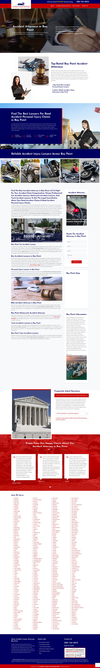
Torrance (74, 571)
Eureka (34, 506)
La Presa (35, 576)
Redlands (55, 591)
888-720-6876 (83, 2)
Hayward (35, 548)
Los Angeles (36, 614)
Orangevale (55, 547)
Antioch (16, 509)
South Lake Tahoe (76, 550)
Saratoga (74, 537)
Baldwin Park (17, 529)
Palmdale (55, 558)
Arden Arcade (17, 516)
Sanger (73, 519)
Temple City (75, 568)
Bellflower (16, 540)
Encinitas (35, 503)
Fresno (34, 527)
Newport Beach (56, 527)
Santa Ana (74, 521)
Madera (35, 620)
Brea (15, 550)
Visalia (73, 593)
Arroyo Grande (17, 517)
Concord (16, 591)
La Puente (35, 578)
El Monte (35, 498)
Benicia (16, 544)
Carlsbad (16, 563)
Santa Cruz (74, 527)
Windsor (74, 615)
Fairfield (35, 509)
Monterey (55, 511)
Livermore (35, 604)
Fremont (35, 524)
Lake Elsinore (36, 589)
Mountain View (56, 519)
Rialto (54, 597)
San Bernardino (56, 617)
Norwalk (54, 534)
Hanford (35, 545)
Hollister (35, 557)
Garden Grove (36, 532)
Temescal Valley (76, 566)
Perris (54, 565)
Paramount (55, 562)
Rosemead (55, 609)
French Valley (36, 526)
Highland (35, 555)
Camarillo (16, 560)
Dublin (15, 617)
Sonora (73, 547)
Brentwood (16, 552)
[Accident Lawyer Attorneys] (21, 4)
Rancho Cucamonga (58, 584)
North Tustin (55, 532)
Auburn (16, 524)
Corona (16, 593)
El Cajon (16, 624)
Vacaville (74, 586)
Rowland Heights (56, 612)
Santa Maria (74, 529)
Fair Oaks (35, 508)
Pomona (55, 578)
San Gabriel (74, 499)
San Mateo (74, 513)
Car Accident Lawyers (44, 644)
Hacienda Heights (37, 544)
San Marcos (74, 511)
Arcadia (16, 513)
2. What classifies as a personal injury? (67, 413)
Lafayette (35, 584)
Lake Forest (36, 591)
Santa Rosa (74, 534)
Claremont (16, 583)
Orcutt (54, 548)
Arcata (15, 514)
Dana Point (16, 604)
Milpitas (54, 501)
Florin (34, 514)
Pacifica (54, 553)
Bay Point (16, 534)
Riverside (55, 604)
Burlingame (17, 557)
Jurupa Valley (36, 570)
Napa (54, 522)
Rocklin (54, 606)
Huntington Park (37, 560)
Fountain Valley (37, 522)
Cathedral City (17, 570)
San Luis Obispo (75, 509)
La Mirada (35, 575)
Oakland (55, 537)
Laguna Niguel (36, 588)
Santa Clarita (75, 526)
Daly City (16, 602)
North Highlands (56, 531)
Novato (54, 535)
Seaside (73, 539)
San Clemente (56, 624)
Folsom (35, 516)
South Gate (74, 548)
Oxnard (54, 552)
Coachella (16, 586)
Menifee (35, 629)
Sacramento (56, 614)
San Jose (74, 503)
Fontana (35, 517)
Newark (54, 526)
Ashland (16, 519)
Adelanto (16, 498)
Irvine (34, 566)
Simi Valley (74, 542)
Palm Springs (56, 557)
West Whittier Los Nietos (77, 607)
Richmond (55, 599)
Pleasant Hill (55, 575)
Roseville (55, 611)
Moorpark (55, 514)
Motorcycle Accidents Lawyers (46, 649)
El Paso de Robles (37, 499)
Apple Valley (17, 511)
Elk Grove (35, 501)
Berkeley (16, 545)
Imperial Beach (36, 562)
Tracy (73, 573)
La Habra (35, 571)
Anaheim (16, 506)
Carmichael (17, 565)
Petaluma (55, 566)
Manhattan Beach (37, 622)
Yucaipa (74, 622)
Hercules (35, 552)
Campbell (16, 562)
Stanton (74, 558)
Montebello (55, 509)
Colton (15, 588)
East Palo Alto (17, 620)
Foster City (35, 521)
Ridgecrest (55, 601)
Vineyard (74, 591)
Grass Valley (36, 542)
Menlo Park (55, 498)
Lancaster (35, 594)
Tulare (73, 575)
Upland (73, 584)
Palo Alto (55, 560)
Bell (15, 537)
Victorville (74, 589)
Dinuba (15, 614)
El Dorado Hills (17, 629)
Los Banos (35, 615)
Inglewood (35, 565)
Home (52, 5)
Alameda (16, 499)
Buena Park (16, 553)
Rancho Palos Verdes (57, 586)
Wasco (73, 599)
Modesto (55, 504)
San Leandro (75, 506)
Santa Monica (75, 531)
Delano (15, 609)
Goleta (35, 540)
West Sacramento (76, 606)
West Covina (75, 602)
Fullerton (35, 529)
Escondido (35, 504)
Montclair (55, 508)
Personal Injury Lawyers (44, 651)
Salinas (54, 615)
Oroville (54, 550)
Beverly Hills (17, 547)
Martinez (35, 625)
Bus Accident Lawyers (44, 642)
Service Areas (76, 5)
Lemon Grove (36, 599)
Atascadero (17, 521)
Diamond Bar (17, 612)
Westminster (75, 609)
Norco (54, 529)
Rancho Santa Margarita (58, 588)
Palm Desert (55, 555)
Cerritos (16, 573)
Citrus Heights (17, 581)
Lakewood (35, 593)
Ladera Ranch (36, 583)
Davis (15, 607)
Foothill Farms (36, 519)
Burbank (16, 555)
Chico (15, 575)
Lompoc (35, 609)
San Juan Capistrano (77, 504)
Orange (54, 545)
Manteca (35, 624)
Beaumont (16, 535)
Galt (34, 531)
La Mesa (35, 573)
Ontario (54, 544)
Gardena (35, 534)
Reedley (54, 596)
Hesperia (35, 553)
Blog (40, 653)
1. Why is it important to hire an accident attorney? (71, 395)
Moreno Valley (56, 516)
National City (56, 524)
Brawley (16, 548)
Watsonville (74, 601)
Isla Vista (35, 568)
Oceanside (55, 540)
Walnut (73, 596)
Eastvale (16, 622)
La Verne (35, 581)
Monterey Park (56, 513)
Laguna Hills (36, 586)
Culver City (16, 597)
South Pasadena (76, 552)
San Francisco (75, 498)
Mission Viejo (56, 503)
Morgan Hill (55, 517)
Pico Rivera (55, 568)
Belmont (16, 542)
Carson (16, 566)
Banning (16, 531)
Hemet (35, 550)
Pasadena (55, 563)
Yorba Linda (74, 619)
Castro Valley (17, 568)
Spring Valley (75, 557)
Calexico (16, 558)
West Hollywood (75, 604)
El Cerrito (16, 627)
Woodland (74, 617)
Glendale (35, 537)
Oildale (54, 542)
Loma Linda (36, 607)
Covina (15, 596)
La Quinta (35, 580)
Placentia (55, 571)
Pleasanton (55, 576)
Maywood (35, 627)
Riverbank (55, 602)
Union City (74, 583)
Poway (54, 581)
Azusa (15, 526)
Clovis (15, 584)
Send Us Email (69, 645)
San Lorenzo (74, 508)
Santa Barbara (75, 522)
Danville (16, 606)
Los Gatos (35, 617)
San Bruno (55, 619)
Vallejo (73, 588)
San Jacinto (74, 501)
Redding (54, 589)
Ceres (15, 571)
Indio (34, 563)
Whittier (74, 612)
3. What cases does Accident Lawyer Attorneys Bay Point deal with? (71, 419)
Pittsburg (55, 570)
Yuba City (74, 620)
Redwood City (56, 594)
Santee (73, 535)
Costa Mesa (17, 594)
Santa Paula (74, 532)
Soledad (74, 544)
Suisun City (74, 562)
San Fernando (56, 629)
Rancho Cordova (57, 583)
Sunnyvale (74, 563)
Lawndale (35, 597)
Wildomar (74, 614)
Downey (16, 615)
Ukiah (73, 581)
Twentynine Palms (76, 580)
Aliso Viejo (16, 503)
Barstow (16, 532)
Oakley (54, 539)
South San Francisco (76, 553)
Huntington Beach (37, 558)
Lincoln (35, 602)
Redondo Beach (56, 593)
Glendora (35, 539)
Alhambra (16, 501)
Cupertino (16, 599)
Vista (73, 594)
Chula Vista (17, 580)
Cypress (16, 601)
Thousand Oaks (75, 570)
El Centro (16, 625)
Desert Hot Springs (18, 611)
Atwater (16, 522)
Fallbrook (35, 511)
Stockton (74, 560)
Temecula (74, 565)
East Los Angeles (18, 619)
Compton (16, 589)
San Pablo (74, 514)
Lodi (34, 606)
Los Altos (35, 612)
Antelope (16, 508)
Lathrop (35, 596)
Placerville (55, 573)
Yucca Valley (75, 624)
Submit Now (77, 261)
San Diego (55, 625)
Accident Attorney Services (63, 5)
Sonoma (74, 545)
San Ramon (74, 517)
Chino (15, 576)
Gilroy (34, 535)
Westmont (74, 611)
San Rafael (74, 516)
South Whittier (75, 555)
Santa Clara (74, 524)
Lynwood (35, 619)
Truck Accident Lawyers (44, 646)
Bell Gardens (17, 539)
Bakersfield (16, 527)
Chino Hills (16, 578)
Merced (54, 499)
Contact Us (85, 5)
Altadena (16, 504)
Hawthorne (36, 547)
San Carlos (55, 622)
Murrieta (55, 521)
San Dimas (55, 627)
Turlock (73, 576)
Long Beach (36, 611)
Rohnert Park (56, 607)
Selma (73, 540)
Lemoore (35, 601)
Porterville (55, 580)
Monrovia (55, 506)
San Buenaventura (57, 620)
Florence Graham (37, 513)
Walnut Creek (75, 597)
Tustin (73, 578)
